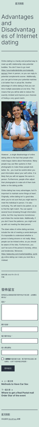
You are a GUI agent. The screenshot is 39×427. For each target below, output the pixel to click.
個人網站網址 (6, 347)
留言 (3, 302)
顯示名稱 (5, 324)
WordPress (12, 419)
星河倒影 (19, 3)
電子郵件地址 (6, 336)
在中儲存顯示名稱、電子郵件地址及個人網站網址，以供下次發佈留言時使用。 (20, 360)
